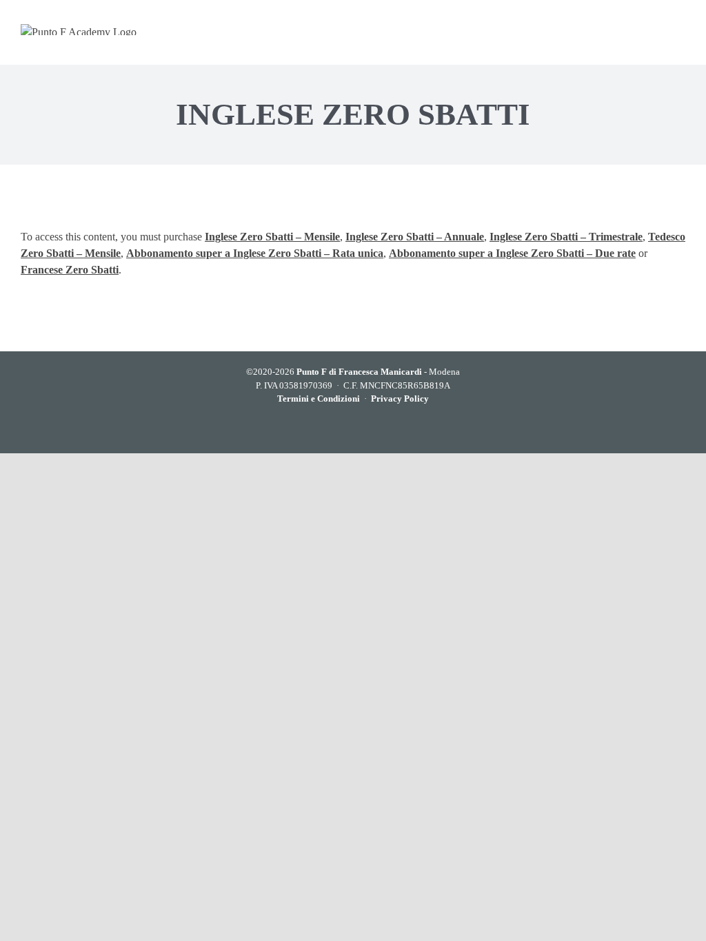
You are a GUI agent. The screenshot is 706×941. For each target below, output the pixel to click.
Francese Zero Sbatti (70, 270)
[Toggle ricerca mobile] (651, 29)
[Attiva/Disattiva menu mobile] (678, 29)
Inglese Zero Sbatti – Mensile (272, 236)
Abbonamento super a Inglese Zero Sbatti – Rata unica (254, 253)
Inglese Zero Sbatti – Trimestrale (566, 236)
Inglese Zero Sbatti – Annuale (414, 236)
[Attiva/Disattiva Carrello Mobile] (625, 29)
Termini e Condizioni (318, 398)
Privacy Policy (400, 398)
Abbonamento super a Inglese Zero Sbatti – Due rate (512, 253)
